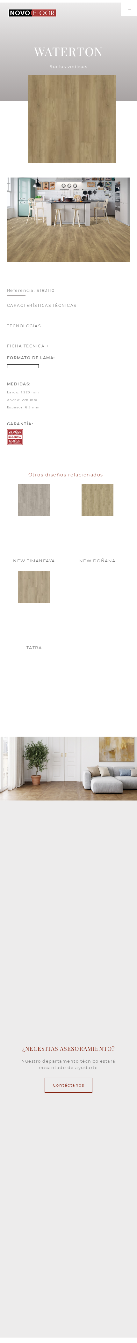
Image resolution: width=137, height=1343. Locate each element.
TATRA (34, 647)
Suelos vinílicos (68, 66)
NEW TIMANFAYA (34, 560)
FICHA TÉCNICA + (28, 346)
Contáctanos (68, 1085)
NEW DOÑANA (97, 560)
